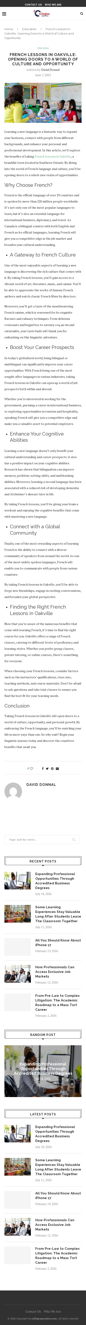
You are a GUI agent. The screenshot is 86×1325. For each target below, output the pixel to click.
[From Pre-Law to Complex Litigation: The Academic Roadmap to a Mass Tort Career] (17, 1002)
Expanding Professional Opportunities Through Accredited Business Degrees (55, 881)
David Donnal (50, 70)
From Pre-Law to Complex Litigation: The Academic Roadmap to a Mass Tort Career (57, 1003)
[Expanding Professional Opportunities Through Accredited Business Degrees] (17, 880)
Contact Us (33, 4)
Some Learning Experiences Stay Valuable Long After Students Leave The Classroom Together (58, 914)
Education (29, 29)
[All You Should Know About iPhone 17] (17, 947)
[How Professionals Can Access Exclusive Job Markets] (17, 974)
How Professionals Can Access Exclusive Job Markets (54, 971)
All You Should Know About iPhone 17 (58, 942)
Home (8, 29)
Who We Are (53, 4)
